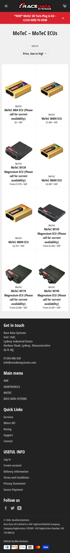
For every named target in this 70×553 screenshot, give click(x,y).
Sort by (35, 46)
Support (8, 435)
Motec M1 (9, 423)
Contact (8, 441)
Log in (7, 459)
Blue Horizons (21, 541)
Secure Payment (13, 489)
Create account (13, 465)
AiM (6, 380)
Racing (7, 429)
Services (8, 417)
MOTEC (8, 393)
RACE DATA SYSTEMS (15, 399)
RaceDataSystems (20, 520)
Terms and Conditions (16, 477)
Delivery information (16, 471)
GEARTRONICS (12, 387)
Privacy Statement (15, 483)
